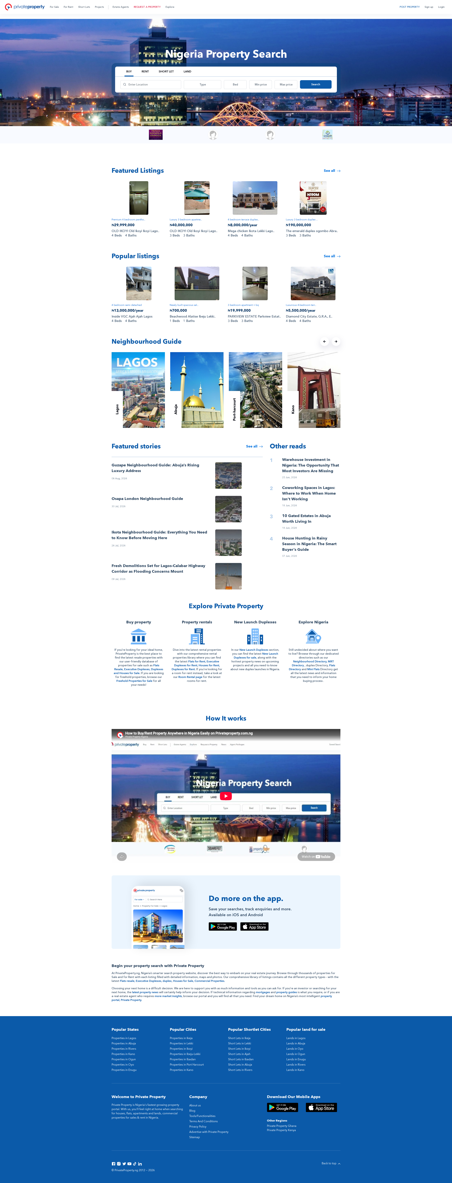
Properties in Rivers (124, 1049)
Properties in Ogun (124, 1059)
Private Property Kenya (281, 1130)
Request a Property (147, 7)
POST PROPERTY (410, 7)
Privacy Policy (197, 1127)
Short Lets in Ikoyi (239, 1049)
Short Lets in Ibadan (241, 1059)
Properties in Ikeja (181, 1038)
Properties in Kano (123, 1054)
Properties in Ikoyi (181, 1049)
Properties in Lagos (124, 1038)
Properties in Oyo (123, 1065)
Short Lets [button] (84, 7)
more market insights (168, 996)
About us (195, 1105)
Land (187, 71)
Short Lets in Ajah (239, 1054)
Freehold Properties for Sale (134, 681)
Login (441, 7)
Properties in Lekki (181, 1043)
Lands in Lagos (295, 1038)
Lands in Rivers (295, 1065)
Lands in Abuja (295, 1043)
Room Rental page (190, 677)
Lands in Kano (295, 1070)
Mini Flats (313, 669)
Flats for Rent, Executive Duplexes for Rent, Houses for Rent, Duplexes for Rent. (196, 665)
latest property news (145, 992)
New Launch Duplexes (253, 650)
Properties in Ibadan (183, 1059)
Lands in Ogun (295, 1054)
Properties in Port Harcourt (187, 1065)
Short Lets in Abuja (240, 1065)
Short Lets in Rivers (240, 1070)
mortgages (263, 992)
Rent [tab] (145, 71)
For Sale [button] (54, 7)
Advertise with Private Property (208, 1132)
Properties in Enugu (124, 1070)
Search (315, 84)
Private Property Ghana (281, 1126)
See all (330, 170)
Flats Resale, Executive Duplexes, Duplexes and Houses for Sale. (138, 669)
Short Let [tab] (166, 71)
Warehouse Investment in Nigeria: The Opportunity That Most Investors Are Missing (310, 465)
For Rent (68, 7)
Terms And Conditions (203, 1121)
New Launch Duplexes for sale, (256, 656)
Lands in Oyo (294, 1049)
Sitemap (194, 1137)
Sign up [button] (429, 7)
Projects (99, 7)
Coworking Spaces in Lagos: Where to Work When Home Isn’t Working (309, 493)
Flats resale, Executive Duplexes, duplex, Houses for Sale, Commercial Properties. (172, 981)
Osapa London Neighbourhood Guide (147, 498)
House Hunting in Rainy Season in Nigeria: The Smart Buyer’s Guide (309, 544)
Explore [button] (170, 7)
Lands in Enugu (296, 1059)
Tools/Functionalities (202, 1116)
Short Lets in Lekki (239, 1043)
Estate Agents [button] (121, 7)
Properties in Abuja (124, 1043)
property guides (286, 992)
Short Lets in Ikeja (239, 1038)
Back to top (329, 1163)
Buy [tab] (129, 71)
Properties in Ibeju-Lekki (185, 1054)
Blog (192, 1111)
